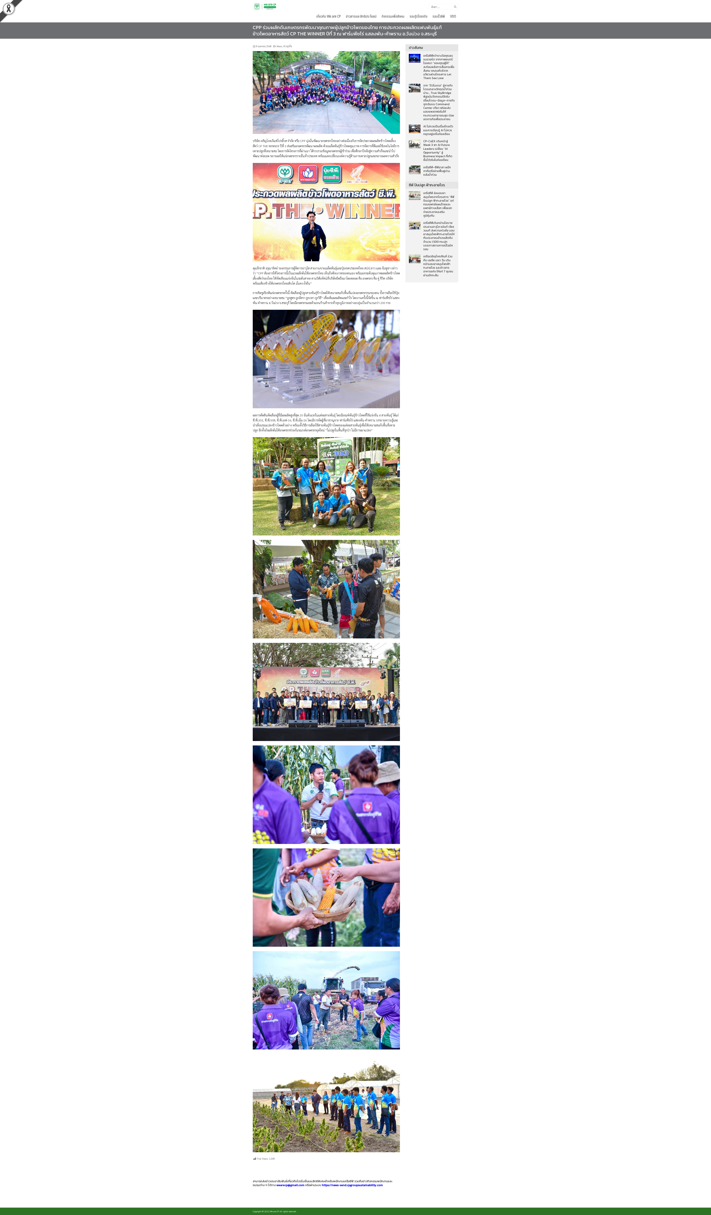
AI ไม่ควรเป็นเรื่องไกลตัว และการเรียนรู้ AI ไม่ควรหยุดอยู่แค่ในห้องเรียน (438, 130)
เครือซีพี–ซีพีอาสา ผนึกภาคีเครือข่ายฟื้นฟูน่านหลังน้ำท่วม (437, 171)
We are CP (274, 1211)
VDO (453, 16)
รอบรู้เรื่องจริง (418, 16)
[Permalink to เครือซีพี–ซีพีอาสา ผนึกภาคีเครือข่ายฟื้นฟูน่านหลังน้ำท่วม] (414, 169)
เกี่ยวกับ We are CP (328, 16)
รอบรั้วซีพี (439, 16)
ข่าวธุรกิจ (287, 46)
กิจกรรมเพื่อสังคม (393, 16)
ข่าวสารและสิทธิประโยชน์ (361, 16)
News (279, 46)
